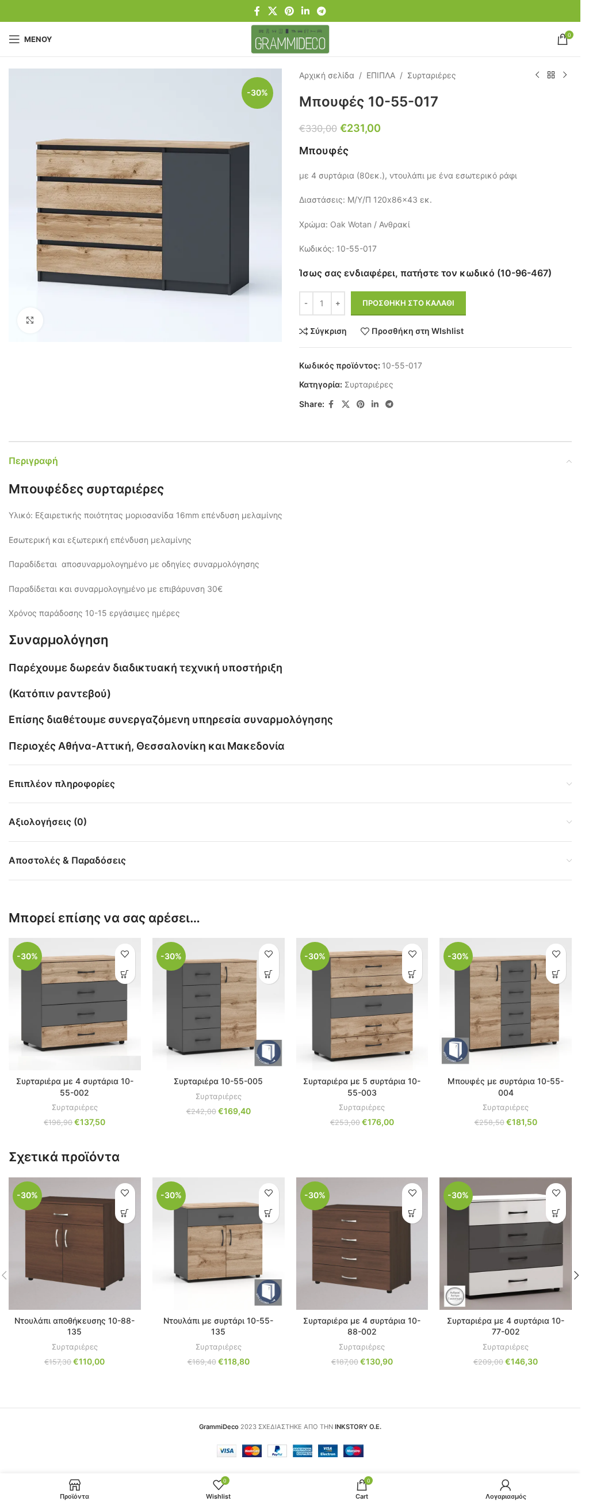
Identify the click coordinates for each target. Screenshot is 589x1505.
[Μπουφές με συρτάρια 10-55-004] (505, 1004)
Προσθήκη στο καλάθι (408, 302)
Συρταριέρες (431, 75)
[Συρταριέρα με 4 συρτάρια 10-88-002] (362, 1243)
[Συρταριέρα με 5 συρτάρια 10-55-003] (362, 1004)
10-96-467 (524, 273)
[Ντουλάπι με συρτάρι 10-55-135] (218, 1243)
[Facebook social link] (257, 11)
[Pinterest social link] (289, 11)
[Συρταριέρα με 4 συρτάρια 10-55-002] (75, 1004)
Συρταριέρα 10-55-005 (218, 1081)
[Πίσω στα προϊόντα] (551, 75)
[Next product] (565, 75)
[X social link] (272, 11)
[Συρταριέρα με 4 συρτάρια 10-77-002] (505, 1243)
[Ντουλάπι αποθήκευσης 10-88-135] (75, 1243)
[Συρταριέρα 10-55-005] (218, 1004)
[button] (125, 974)
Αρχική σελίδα (326, 75)
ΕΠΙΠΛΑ (380, 75)
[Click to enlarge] (30, 320)
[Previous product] (537, 75)
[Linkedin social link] (305, 11)
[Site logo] (290, 38)
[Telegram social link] (321, 11)
